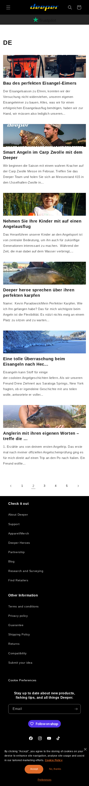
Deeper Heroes (19, 542)
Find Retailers (18, 580)
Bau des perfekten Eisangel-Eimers (40, 83)
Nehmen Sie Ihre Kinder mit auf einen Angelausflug (42, 224)
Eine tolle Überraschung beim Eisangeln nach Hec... (34, 361)
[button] (8, 7)
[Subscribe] (76, 709)
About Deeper (18, 514)
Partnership (16, 552)
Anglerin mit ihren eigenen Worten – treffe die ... (41, 436)
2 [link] (33, 486)
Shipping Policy (19, 634)
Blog (11, 561)
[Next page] (78, 485)
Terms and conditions (23, 606)
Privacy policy (18, 615)
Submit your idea (20, 662)
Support (13, 524)
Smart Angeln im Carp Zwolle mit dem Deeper (43, 155)
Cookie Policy (54, 760)
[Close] (85, 749)
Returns (13, 643)
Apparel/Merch (18, 533)
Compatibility (17, 653)
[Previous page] (11, 485)
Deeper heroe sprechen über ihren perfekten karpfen (38, 293)
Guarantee (15, 625)
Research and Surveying (25, 571)
